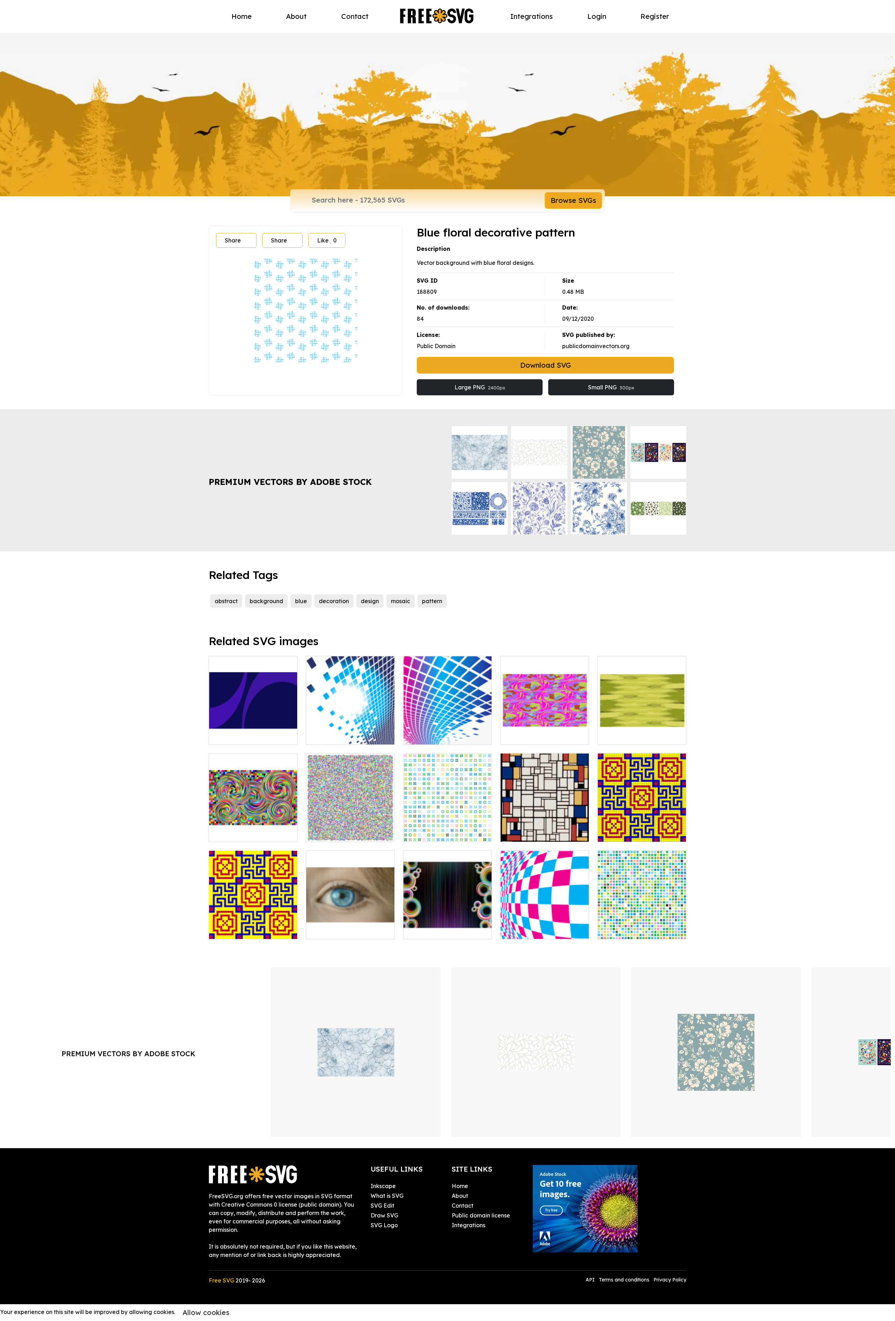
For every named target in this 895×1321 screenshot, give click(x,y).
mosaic (400, 601)
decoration (334, 601)
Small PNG (611, 387)
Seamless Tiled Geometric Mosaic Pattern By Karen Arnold (642, 824)
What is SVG (387, 1195)
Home (241, 16)
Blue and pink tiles (532, 929)
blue (301, 601)
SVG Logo (384, 1225)
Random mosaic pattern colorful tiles (642, 925)
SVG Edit (382, 1205)
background (266, 601)
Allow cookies (205, 1312)
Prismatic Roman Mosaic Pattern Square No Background (350, 824)
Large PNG (479, 387)
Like (327, 240)
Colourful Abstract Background (447, 925)
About (296, 16)
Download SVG (545, 365)
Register (654, 16)
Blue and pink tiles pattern (446, 735)
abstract (226, 601)
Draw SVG (384, 1215)
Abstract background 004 (640, 735)
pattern (432, 601)
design (370, 601)
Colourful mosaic (530, 832)
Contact (354, 16)
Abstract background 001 (542, 735)
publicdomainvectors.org (596, 345)
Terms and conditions (624, 1280)
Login (596, 16)
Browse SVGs (573, 200)
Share (233, 240)
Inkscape (383, 1185)
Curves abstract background (253, 731)
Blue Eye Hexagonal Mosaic (350, 925)
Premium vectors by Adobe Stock (290, 481)
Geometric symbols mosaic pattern (448, 828)
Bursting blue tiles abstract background (350, 731)
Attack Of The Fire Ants (247, 832)
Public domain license (481, 1215)
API (591, 1280)
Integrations (531, 16)
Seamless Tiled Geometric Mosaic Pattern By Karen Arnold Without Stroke (253, 921)
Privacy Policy (669, 1280)
